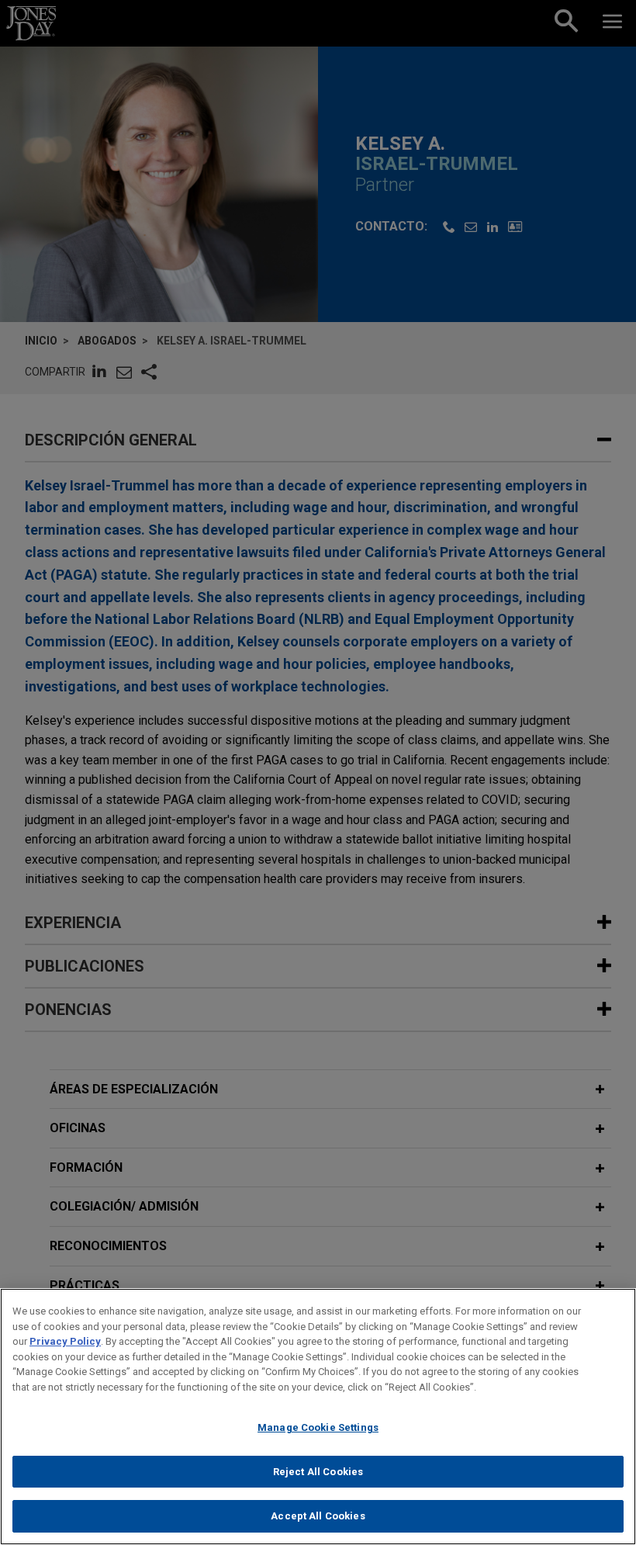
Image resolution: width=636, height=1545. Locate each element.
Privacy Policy (65, 1341)
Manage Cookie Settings (318, 1427)
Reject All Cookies (318, 1471)
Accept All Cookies (318, 1516)
